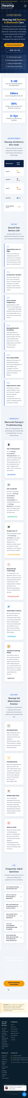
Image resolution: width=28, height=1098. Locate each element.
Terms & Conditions (15, 1062)
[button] (26, 1)
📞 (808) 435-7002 (14, 50)
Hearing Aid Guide (5, 1067)
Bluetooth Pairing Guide (4, 1063)
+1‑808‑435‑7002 (17, 1055)
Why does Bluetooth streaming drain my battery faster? (13, 906)
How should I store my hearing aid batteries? (13, 916)
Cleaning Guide (4, 1075)
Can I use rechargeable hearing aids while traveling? (13, 926)
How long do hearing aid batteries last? (13, 888)
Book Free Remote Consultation (14, 983)
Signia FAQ (4, 1059)
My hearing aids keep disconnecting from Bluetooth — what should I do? (13, 937)
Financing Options (4, 1056)
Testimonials (5, 1078)
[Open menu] (25, 6)
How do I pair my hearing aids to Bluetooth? (13, 896)
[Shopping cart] (24, 1)
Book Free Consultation (14, 45)
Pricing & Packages (4, 1071)
